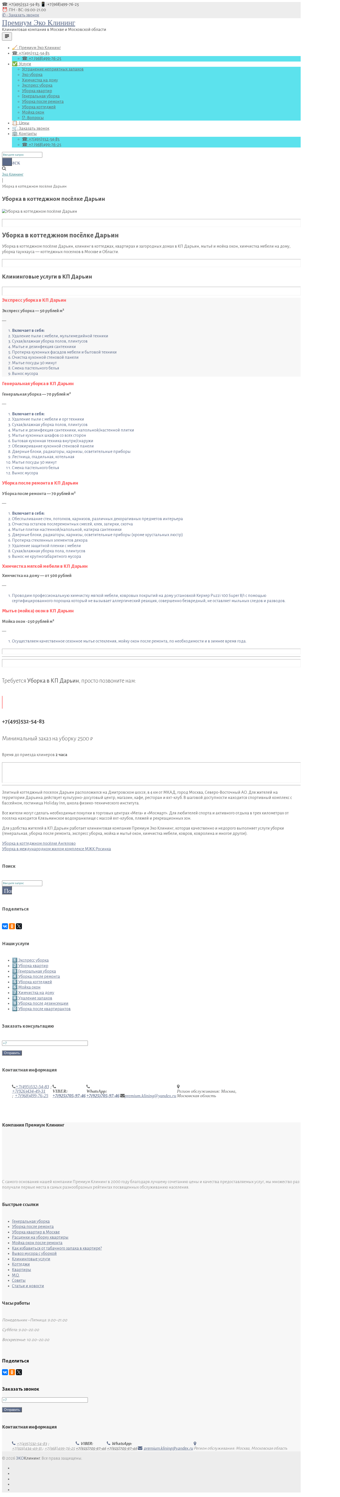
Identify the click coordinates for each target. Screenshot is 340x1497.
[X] (19, 926)
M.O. (15, 1275)
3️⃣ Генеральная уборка (34, 971)
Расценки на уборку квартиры (40, 1237)
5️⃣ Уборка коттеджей (32, 982)
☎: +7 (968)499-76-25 (41, 58)
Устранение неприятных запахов (53, 69)
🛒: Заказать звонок (30, 128)
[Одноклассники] (12, 926)
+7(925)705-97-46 (69, 1095)
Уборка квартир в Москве (36, 1232)
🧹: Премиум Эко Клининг (36, 48)
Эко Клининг (12, 174)
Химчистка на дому (40, 80)
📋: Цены (20, 123)
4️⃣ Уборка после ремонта (36, 976)
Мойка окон (33, 112)
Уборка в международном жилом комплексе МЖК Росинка (56, 849)
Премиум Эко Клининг (38, 22)
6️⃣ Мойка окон (26, 987)
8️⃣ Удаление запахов (32, 998)
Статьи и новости (28, 1286)
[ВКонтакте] (5, 926)
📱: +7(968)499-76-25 (59, 4)
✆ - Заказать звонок (20, 15)
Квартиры (21, 1270)
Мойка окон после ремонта (37, 1243)
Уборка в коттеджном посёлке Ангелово (39, 843)
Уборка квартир (37, 91)
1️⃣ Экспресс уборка (30, 960)
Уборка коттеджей (39, 107)
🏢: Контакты (24, 134)
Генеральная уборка (41, 96)
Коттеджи (21, 1264)
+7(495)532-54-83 (32, 1086)
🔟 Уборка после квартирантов (41, 1009)
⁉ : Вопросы (33, 118)
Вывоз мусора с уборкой (34, 1253)
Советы (19, 1280)
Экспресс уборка (37, 85)
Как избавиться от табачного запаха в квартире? (57, 1248)
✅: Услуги (21, 64)
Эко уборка (32, 74)
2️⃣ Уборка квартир (30, 966)
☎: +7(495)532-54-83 (21, 4)
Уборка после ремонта (43, 101)
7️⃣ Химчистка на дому (33, 993)
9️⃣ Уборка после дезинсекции (40, 1003)
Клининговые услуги (31, 1259)
